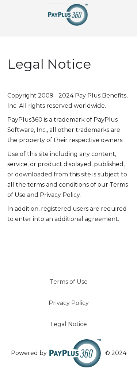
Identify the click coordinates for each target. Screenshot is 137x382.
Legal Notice (68, 324)
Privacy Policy (69, 302)
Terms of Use (69, 281)
